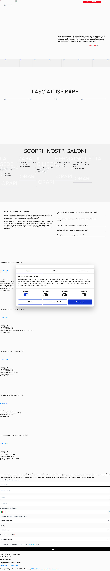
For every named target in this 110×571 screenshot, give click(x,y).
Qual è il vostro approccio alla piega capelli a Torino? (72, 230)
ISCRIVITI (55, 549)
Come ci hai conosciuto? (7, 535)
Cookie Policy (14, 566)
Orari (9, 183)
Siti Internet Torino (54, 569)
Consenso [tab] (29, 271)
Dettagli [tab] (55, 271)
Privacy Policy (31, 544)
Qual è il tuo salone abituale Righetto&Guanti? (13, 516)
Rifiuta (30, 302)
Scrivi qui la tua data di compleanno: (10, 480)
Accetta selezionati (55, 302)
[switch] (45, 294)
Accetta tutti (79, 302)
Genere (2, 525)
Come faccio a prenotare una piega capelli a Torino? (72, 225)
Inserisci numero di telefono (8, 508)
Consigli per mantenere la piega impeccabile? (70, 235)
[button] (9, 182)
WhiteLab (34, 569)
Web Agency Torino (43, 569)
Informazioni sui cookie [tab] (81, 271)
